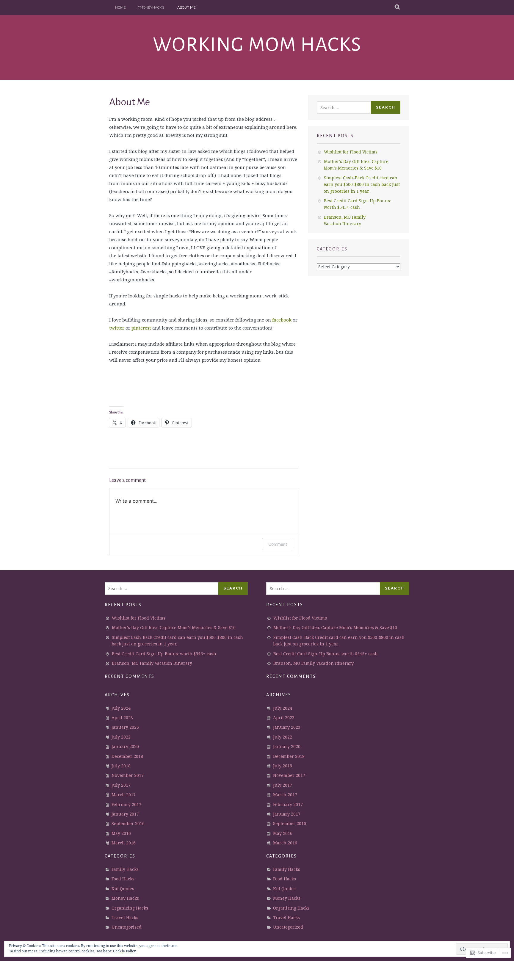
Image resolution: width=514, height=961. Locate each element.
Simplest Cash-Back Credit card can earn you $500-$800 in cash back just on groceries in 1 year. (362, 184)
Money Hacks (125, 898)
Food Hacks (123, 879)
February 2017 (126, 804)
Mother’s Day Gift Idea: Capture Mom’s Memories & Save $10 (174, 627)
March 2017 (124, 794)
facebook (282, 320)
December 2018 (127, 756)
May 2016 (121, 833)
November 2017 (128, 775)
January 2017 (125, 814)
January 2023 (125, 727)
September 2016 (128, 823)
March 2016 (124, 843)
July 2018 (121, 766)
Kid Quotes (123, 888)
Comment (277, 544)
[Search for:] (344, 107)
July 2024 (121, 708)
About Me (186, 7)
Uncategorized (127, 927)
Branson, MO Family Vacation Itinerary (152, 663)
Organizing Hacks (130, 908)
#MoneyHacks (150, 7)
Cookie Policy (124, 951)
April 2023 (122, 717)
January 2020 (125, 746)
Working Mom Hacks (257, 44)
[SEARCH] (397, 7)
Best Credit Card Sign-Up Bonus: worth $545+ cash (164, 653)
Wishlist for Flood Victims (350, 152)
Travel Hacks (125, 917)
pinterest (141, 328)
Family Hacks (125, 869)
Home (120, 7)
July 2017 (121, 785)
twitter (116, 328)
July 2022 (121, 737)
